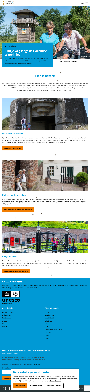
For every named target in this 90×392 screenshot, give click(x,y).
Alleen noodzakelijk (36, 386)
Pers (46, 327)
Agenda (4, 321)
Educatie (47, 324)
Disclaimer (48, 332)
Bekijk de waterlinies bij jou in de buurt (16, 271)
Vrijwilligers (48, 321)
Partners (47, 312)
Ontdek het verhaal (8, 312)
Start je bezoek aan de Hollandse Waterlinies (18, 210)
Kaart (4, 324)
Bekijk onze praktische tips (12, 148)
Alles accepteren (20, 385)
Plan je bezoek (6, 318)
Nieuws (4, 327)
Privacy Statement (55, 381)
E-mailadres (6, 368)
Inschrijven (7, 378)
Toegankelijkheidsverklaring (53, 329)
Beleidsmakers (49, 315)
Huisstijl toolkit (49, 318)
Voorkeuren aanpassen (54, 386)
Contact (47, 338)
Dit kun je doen (6, 315)
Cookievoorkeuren (82, 388)
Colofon (47, 335)
